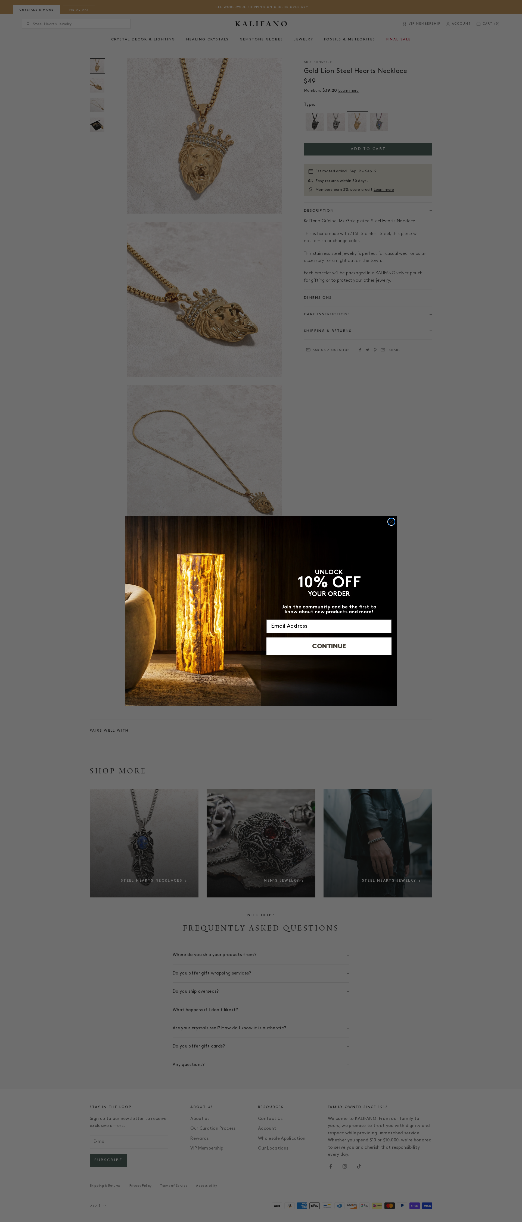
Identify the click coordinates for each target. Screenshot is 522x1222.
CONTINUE (329, 646)
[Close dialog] (391, 521)
